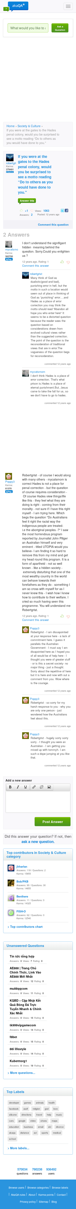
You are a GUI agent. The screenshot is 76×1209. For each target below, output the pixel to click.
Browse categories (38, 1187)
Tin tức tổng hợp (22, 956)
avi (35, 1132)
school (12, 1138)
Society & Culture (29, 126)
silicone (13, 1114)
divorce (60, 1126)
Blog (54, 1201)
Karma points (46, 1194)
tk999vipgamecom (23, 1025)
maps (54, 1120)
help (49, 1114)
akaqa (12, 1132)
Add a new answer (18, 780)
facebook (14, 1108)
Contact (61, 1194)
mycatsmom (12, 249)
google (22, 1120)
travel (39, 1114)
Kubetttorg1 (18, 1061)
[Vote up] (21, 210)
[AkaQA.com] (16, 6)
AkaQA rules (18, 1194)
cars (11, 1120)
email (40, 1126)
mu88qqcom (18, 988)
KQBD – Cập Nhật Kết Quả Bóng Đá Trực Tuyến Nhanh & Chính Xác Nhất (25, 1006)
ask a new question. (38, 841)
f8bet (13, 1037)
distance (24, 1132)
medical (57, 1132)
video (33, 1120)
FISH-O (21, 911)
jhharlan (21, 866)
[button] (10, 787)
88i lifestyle (18, 1049)
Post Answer (52, 821)
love (55, 1108)
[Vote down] (32, 210)
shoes (44, 1120)
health (52, 1102)
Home (11, 126)
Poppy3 (10, 481)
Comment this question (53, 224)
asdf (25, 1108)
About (31, 1194)
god (47, 1108)
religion (36, 1108)
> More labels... (18, 1148)
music (59, 1114)
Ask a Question (60, 28)
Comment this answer (35, 266)
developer (14, 1102)
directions (26, 1114)
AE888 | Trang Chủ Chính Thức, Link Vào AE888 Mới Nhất (25, 972)
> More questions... (21, 1073)
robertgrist (12, 163)
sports (45, 1132)
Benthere (22, 896)
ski (49, 1126)
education (14, 1126)
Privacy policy (28, 1201)
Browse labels (60, 1187)
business (28, 1126)
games (27, 1102)
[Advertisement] (38, 83)
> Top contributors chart (25, 926)
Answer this (27, 200)
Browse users (16, 1187)
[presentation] (10, 787)
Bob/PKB (22, 881)
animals (40, 1102)
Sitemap (43, 1201)
